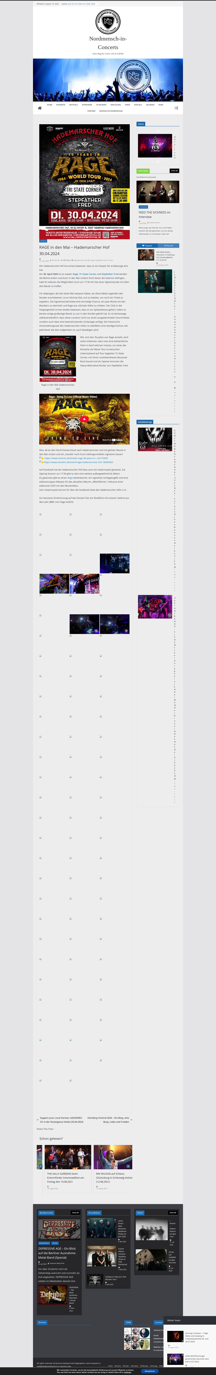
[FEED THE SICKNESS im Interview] (157, 192)
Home (49, 105)
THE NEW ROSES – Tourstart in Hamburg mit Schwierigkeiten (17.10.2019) (165, 256)
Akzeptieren (150, 1371)
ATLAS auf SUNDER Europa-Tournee (83, 4)
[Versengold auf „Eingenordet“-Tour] (155, 146)
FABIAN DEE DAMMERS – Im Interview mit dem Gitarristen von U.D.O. (175, 328)
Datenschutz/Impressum (111, 111)
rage (92, 260)
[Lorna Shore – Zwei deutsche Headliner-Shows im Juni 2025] (101, 1231)
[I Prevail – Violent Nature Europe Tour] (152, 1233)
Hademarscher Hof (80, 260)
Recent (170, 245)
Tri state (110, 260)
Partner (91, 111)
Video (127, 105)
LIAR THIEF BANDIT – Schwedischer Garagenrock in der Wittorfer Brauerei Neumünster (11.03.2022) (175, 687)
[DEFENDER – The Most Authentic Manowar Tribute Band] (52, 1299)
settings (127, 1372)
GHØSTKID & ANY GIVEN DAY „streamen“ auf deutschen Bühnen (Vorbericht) (175, 497)
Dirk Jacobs (56, 260)
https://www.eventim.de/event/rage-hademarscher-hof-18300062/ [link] (78, 462)
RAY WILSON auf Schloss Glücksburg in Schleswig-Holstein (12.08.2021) (58, 1177)
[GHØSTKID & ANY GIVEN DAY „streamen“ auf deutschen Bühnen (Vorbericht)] (155, 510)
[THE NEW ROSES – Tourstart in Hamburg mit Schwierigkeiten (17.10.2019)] (146, 255)
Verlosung (115, 105)
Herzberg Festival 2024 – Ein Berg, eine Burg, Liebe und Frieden (108, 1119)
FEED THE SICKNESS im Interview (154, 214)
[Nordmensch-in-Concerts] (40, 108)
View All (174, 170)
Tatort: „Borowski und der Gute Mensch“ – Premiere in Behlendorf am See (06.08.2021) (108, 1177)
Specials (138, 105)
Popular (148, 245)
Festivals (73, 105)
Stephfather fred (100, 260)
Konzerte (60, 105)
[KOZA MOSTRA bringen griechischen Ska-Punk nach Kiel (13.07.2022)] (175, 1355)
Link (124, 489)
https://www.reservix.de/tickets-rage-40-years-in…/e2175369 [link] (76, 458)
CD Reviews (101, 105)
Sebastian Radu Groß (57, 1263)
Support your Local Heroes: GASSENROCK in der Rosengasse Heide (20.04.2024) (61, 1119)
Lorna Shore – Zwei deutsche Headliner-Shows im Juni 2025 (122, 1229)
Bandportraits (44, 1243)
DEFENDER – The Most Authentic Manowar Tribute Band (73, 1295)
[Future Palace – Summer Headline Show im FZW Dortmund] (101, 1259)
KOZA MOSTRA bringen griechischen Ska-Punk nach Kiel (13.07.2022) (197, 1359)
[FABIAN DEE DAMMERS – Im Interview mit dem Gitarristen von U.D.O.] (155, 281)
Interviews (87, 105)
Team (160, 105)
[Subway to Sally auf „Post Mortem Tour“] (95, 1280)
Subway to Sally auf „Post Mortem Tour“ (115, 1278)
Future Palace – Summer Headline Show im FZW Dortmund (122, 1257)
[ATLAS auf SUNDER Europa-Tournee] (151, 1261)
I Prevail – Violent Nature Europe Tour (173, 1229)
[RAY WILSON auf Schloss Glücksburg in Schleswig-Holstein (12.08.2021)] (60, 1146)
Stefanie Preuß (154, 223)
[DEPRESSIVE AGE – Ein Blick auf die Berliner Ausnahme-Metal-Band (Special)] (59, 1229)
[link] (75, 274)
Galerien (150, 105)
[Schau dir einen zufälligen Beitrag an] (176, 108)
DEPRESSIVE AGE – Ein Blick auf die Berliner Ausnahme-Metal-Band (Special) (57, 1252)
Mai (89, 260)
